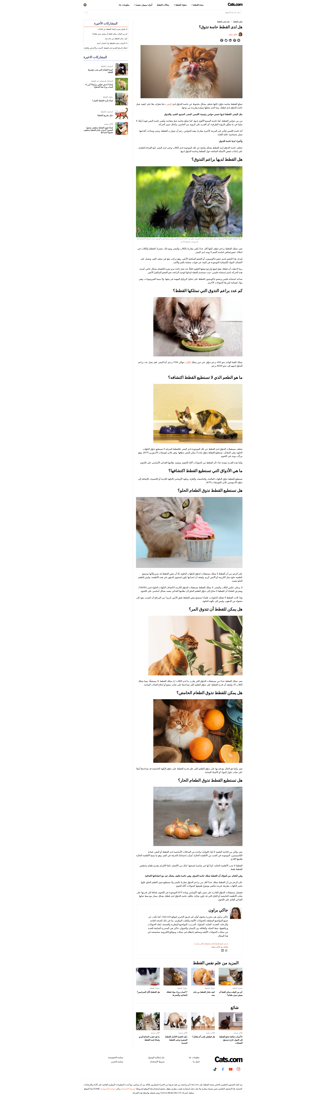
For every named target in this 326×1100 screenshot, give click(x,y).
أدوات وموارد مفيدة (144, 5)
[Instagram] (238, 1069)
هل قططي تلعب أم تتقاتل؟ (203, 1036)
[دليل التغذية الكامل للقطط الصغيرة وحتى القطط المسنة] (175, 1029)
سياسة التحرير (117, 1061)
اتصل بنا (196, 1061)
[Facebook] (223, 1069)
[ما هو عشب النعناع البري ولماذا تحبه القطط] (148, 1029)
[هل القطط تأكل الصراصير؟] (148, 984)
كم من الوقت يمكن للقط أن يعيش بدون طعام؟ (109, 34)
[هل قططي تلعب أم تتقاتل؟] (203, 1029)
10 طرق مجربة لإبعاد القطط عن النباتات (112, 29)
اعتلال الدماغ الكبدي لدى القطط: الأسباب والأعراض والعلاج (105, 48)
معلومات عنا (124, 5)
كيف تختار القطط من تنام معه (116, 39)
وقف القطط (237, 21)
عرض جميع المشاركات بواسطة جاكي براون (211, 943)
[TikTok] (215, 1069)
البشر (169, 104)
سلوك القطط (181, 5)
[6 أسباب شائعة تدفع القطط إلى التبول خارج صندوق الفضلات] (230, 1029)
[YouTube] (230, 1069)
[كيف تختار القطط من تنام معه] (203, 984)
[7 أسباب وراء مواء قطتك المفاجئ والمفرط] (175, 984)
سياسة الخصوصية (115, 1057)
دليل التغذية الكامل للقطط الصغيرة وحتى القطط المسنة (176, 1039)
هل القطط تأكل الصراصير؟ (148, 992)
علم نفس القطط (223, 21)
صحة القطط (198, 5)
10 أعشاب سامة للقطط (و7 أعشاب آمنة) (112, 43)
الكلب (188, 362)
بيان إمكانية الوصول (156, 1057)
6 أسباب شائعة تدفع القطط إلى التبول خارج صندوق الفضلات (230, 1039)
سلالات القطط (163, 5)
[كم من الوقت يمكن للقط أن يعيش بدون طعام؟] (230, 984)
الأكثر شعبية (238, 1033)
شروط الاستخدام (157, 1061)
